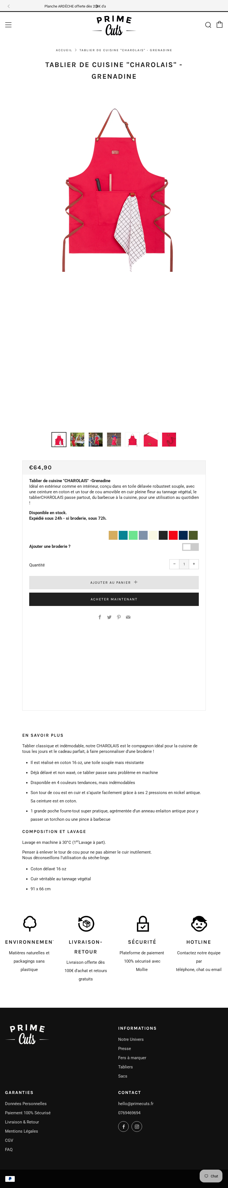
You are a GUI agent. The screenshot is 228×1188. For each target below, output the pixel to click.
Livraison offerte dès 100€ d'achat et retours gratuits (86, 971)
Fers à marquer (132, 1057)
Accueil (64, 50)
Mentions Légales (21, 1131)
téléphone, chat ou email (199, 969)
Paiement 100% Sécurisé (28, 1112)
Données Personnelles (26, 1103)
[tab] (58, 439)
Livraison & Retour (22, 1122)
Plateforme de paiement (142, 952)
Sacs (122, 1076)
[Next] (97, 6)
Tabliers (125, 1066)
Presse (124, 1048)
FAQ (9, 1149)
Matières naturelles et (29, 952)
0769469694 (129, 1112)
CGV (9, 1140)
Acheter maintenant (114, 599)
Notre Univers (131, 1039)
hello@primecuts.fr (135, 1103)
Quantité (37, 565)
